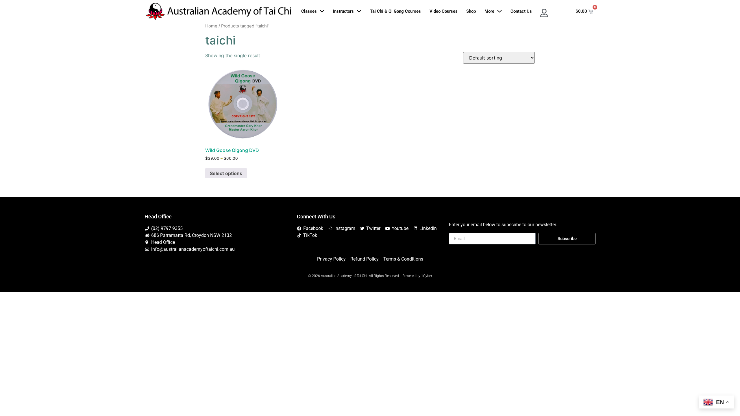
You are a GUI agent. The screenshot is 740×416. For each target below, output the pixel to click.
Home (211, 26)
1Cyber (426, 276)
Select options (226, 173)
